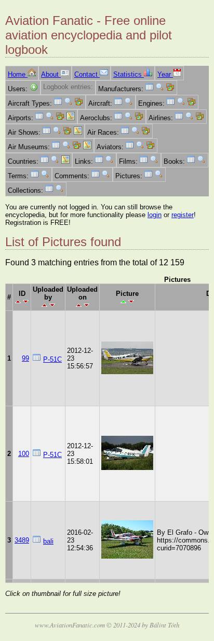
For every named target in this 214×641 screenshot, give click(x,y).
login (155, 215)
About (51, 74)
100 (23, 454)
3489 (22, 540)
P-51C (52, 359)
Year (165, 74)
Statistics (128, 74)
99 (25, 358)
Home (18, 74)
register (182, 215)
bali (48, 541)
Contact (87, 74)
